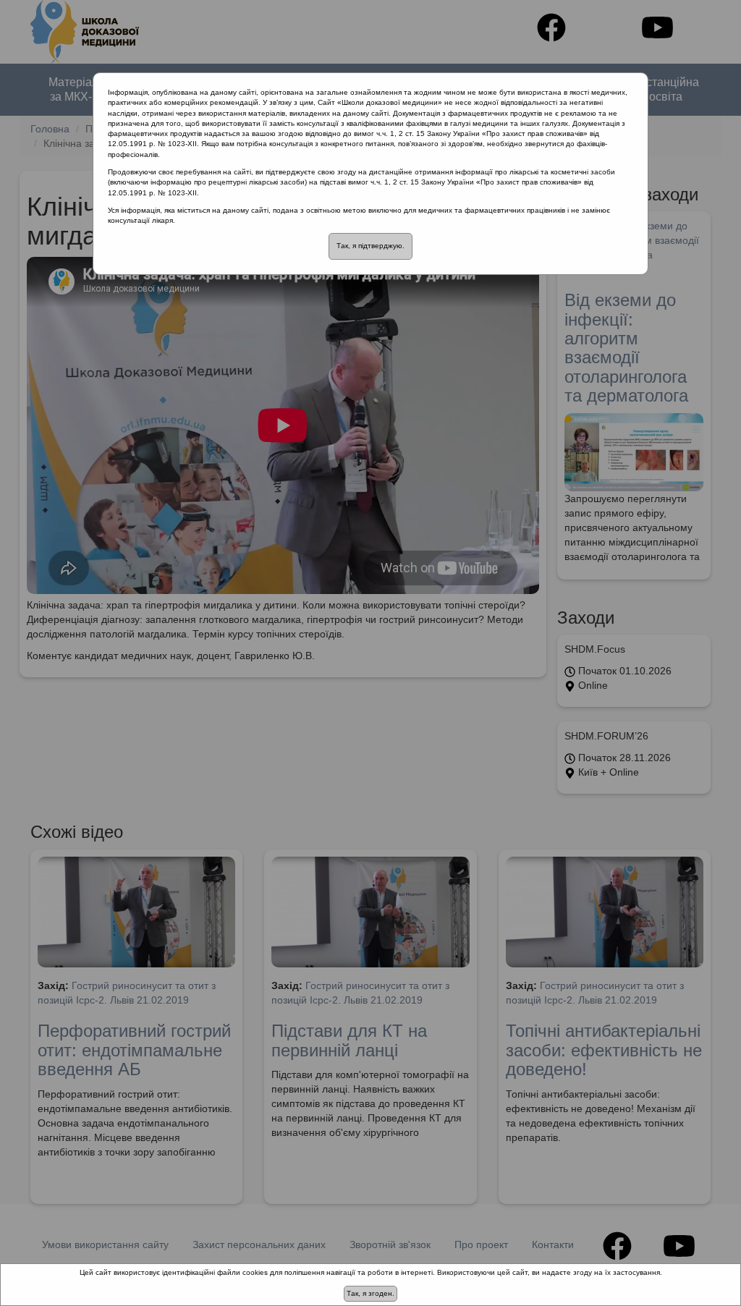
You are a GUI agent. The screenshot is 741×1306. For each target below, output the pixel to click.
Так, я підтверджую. (370, 246)
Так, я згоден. (370, 1293)
